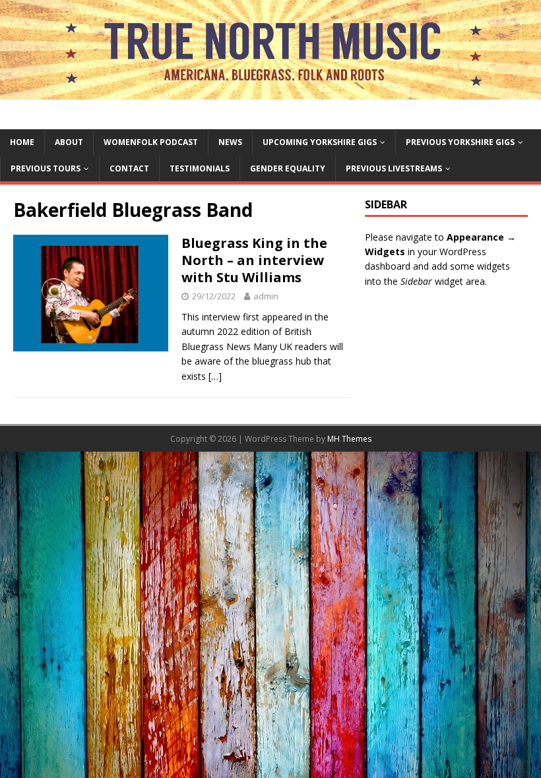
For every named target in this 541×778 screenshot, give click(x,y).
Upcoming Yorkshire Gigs (320, 142)
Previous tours (45, 168)
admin (265, 296)
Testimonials (200, 168)
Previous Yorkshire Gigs (460, 142)
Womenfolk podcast (151, 142)
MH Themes (349, 438)
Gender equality (287, 168)
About (69, 142)
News (230, 142)
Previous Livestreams (394, 168)
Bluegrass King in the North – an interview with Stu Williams (254, 260)
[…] (215, 376)
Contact (129, 168)
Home (22, 142)
